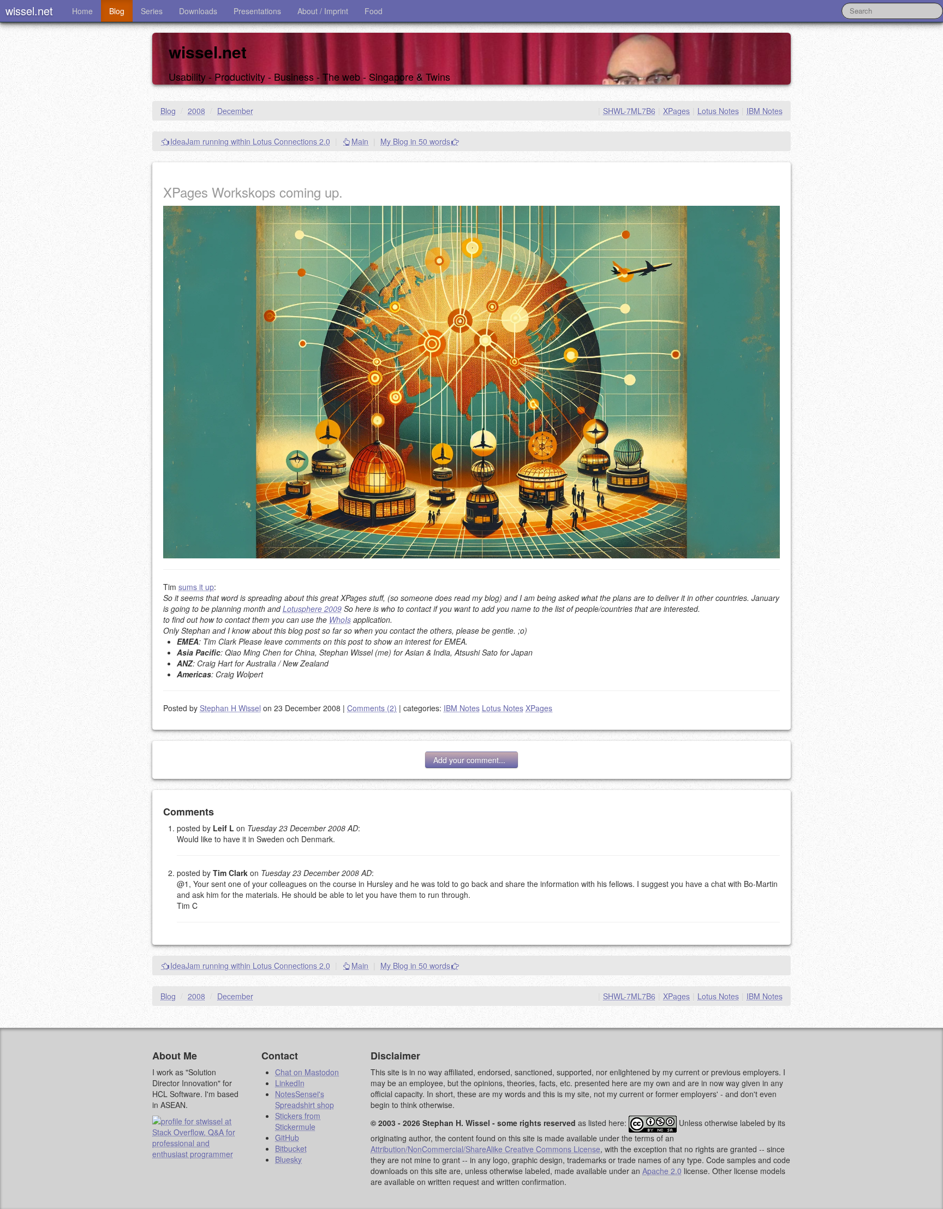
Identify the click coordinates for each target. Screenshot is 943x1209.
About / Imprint (322, 10)
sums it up (196, 586)
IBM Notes (765, 110)
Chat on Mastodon (307, 1072)
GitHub (287, 1137)
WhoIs (340, 619)
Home (82, 10)
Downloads (198, 10)
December (235, 110)
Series (152, 10)
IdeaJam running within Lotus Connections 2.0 (250, 141)
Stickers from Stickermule (297, 1121)
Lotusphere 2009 (312, 608)
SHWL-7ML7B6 (629, 110)
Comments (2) (372, 707)
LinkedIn (290, 1082)
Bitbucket (291, 1148)
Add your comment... (471, 759)
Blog (116, 10)
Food (374, 10)
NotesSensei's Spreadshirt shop (304, 1099)
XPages (676, 110)
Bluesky (288, 1159)
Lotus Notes (718, 110)
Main (359, 141)
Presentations (257, 10)
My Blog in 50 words (415, 141)
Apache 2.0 (662, 1170)
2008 (196, 110)
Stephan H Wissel (230, 707)
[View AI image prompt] (471, 381)
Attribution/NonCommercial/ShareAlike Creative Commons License (485, 1149)
